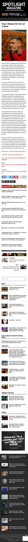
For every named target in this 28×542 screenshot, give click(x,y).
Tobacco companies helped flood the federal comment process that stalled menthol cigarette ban (14, 209)
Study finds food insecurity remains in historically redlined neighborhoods (14, 190)
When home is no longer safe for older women (13, 228)
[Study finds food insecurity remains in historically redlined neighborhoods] (5, 473)
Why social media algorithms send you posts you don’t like (13, 202)
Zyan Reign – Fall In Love (15, 320)
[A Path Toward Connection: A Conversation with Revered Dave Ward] (5, 306)
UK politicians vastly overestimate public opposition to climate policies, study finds (12, 245)
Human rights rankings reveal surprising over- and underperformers (17, 456)
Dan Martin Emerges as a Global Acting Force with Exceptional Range (16, 370)
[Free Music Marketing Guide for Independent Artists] (5, 289)
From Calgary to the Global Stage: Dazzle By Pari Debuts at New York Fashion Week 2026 (17, 378)
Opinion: (4, 412)
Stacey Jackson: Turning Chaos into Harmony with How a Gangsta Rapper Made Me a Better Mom (17, 329)
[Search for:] (14, 279)
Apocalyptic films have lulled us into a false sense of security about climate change (16, 425)
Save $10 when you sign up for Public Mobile (12, 336)
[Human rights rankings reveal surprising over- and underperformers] (5, 457)
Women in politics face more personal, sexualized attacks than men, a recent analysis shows (14, 196)
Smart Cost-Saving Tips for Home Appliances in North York (17, 405)
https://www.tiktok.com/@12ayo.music (14, 154)
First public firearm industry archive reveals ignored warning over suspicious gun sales (12, 216)
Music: (3, 284)
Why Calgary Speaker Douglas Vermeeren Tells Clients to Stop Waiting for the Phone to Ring (16, 398)
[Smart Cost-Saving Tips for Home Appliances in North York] (5, 406)
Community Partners (8, 393)
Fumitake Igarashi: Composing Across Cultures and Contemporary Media (17, 313)
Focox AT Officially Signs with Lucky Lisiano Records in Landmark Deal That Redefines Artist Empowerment (17, 297)
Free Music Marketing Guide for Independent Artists (16, 288)
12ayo (7, 181)
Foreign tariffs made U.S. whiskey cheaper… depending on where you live (12, 222)
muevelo (12, 181)
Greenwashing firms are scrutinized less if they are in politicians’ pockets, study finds (14, 233)
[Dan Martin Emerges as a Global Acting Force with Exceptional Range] (5, 371)
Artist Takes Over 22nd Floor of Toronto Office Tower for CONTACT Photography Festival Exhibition (17, 363)
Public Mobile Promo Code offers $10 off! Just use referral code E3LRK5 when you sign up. (14, 341)
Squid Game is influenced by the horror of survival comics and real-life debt (17, 417)
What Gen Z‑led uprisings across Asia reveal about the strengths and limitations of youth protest (17, 465)
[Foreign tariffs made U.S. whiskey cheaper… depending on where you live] (5, 512)
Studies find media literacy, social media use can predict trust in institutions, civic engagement (13, 239)
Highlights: (5, 346)
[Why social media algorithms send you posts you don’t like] (5, 489)
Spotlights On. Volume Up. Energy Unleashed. (17, 385)
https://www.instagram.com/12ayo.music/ (16, 151)
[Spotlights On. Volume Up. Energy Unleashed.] (5, 386)
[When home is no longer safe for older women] (5, 520)
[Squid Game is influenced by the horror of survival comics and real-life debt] (5, 417)
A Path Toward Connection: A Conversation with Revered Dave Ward (16, 305)
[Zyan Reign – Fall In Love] (5, 321)
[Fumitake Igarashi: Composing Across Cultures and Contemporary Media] (5, 313)
